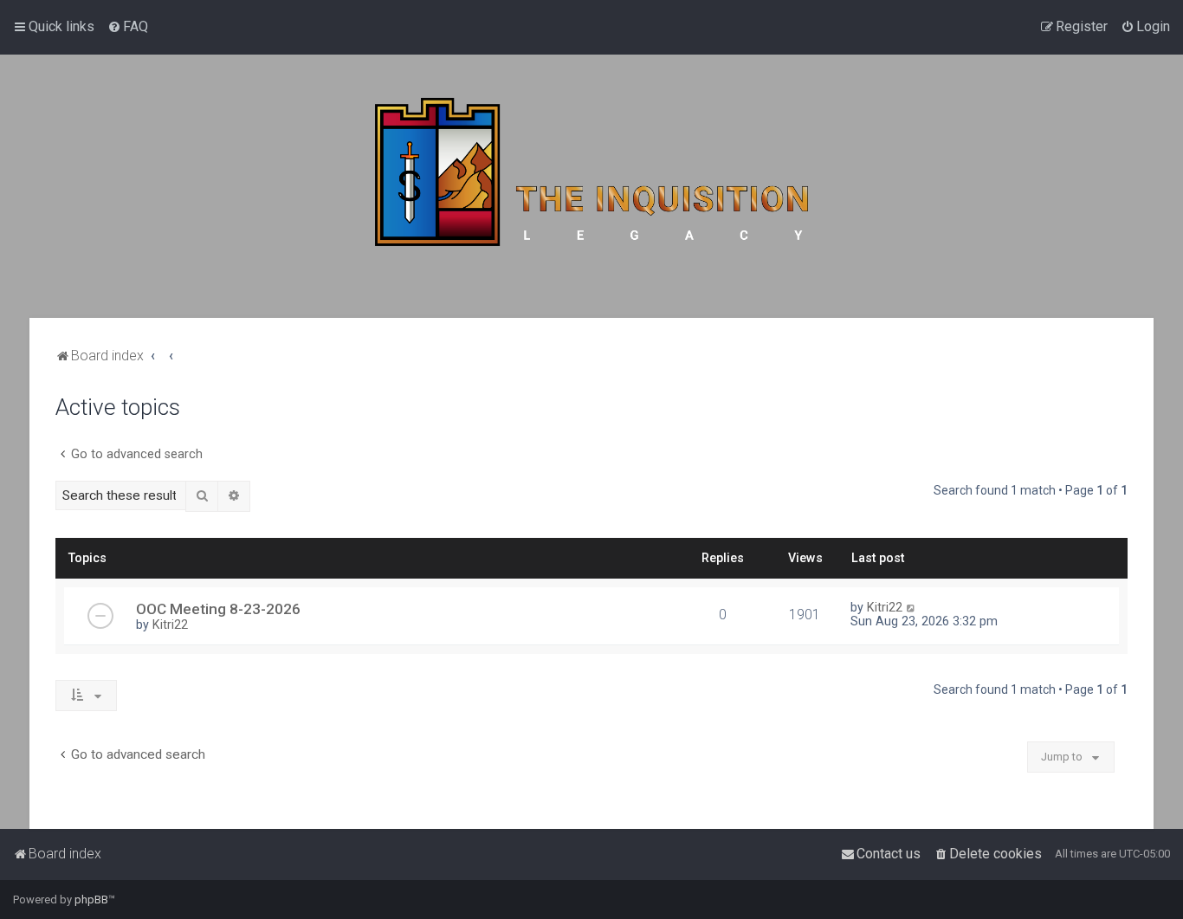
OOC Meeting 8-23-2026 (218, 609)
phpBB (91, 899)
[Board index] (591, 186)
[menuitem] (127, 27)
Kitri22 (170, 624)
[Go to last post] (911, 607)
